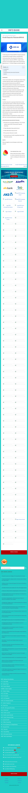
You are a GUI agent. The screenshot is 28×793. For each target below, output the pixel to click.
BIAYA (5, 74)
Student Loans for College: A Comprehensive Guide (13, 576)
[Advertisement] (14, 14)
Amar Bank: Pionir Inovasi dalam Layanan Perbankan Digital (14, 636)
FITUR (5, 70)
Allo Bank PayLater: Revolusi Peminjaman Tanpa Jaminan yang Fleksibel (12, 645)
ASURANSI (6, 780)
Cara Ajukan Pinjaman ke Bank (9, 35)
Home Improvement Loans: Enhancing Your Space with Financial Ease (14, 616)
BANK (6, 778)
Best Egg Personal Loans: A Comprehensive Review (13, 619)
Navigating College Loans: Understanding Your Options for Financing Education (14, 603)
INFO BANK (14, 30)
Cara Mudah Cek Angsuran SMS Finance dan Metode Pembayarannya (14, 674)
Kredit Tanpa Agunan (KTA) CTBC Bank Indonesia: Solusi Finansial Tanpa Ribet (13, 665)
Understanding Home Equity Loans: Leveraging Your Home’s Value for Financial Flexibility (13, 607)
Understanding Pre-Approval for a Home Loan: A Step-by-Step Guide (14, 579)
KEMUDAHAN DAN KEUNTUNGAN (11, 72)
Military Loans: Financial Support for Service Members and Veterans (14, 584)
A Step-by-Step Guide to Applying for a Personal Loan (14, 590)
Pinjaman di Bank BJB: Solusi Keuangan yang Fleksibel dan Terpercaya (14, 632)
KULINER (6, 782)
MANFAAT (6, 69)
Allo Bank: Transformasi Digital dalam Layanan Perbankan (12, 640)
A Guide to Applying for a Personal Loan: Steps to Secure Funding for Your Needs (13, 598)
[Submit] (25, 568)
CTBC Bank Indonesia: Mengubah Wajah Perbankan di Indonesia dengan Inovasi (14, 669)
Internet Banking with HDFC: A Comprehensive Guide (14, 657)
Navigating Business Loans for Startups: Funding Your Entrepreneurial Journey (14, 594)
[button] (2, 30)
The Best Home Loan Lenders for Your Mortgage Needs (14, 587)
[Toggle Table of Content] (22, 67)
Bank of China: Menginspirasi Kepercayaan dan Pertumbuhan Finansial (12, 661)
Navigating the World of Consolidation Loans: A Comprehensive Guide (12, 623)
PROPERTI (19, 778)
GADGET (19, 782)
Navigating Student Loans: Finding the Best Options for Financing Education (14, 611)
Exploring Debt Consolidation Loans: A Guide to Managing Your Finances (12, 627)
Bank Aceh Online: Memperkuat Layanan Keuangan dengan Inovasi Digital (13, 653)
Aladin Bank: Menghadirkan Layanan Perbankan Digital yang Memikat (14, 649)
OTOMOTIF (19, 780)
